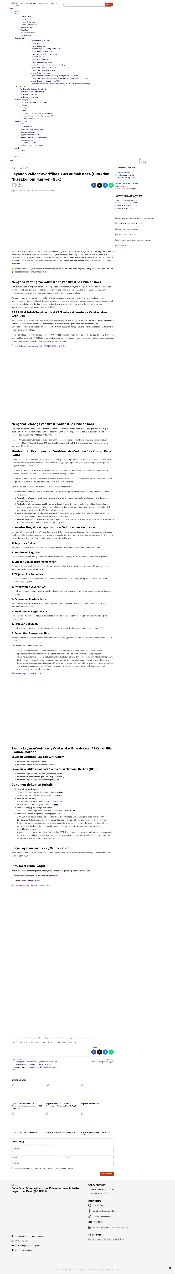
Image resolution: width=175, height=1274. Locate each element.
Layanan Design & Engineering (42, 51)
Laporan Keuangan (27, 132)
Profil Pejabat (25, 16)
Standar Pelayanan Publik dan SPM (33, 102)
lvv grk (95, 1038)
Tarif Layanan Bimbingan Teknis (32, 92)
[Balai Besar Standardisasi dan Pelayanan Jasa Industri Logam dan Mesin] (37, 4)
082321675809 (34, 880)
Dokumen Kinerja (26, 126)
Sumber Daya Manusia (28, 24)
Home (17, 11)
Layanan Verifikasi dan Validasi (30, 1038)
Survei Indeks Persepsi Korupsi (127, 200)
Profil (17, 14)
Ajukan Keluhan (121, 186)
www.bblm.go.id (93, 547)
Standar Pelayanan (22, 100)
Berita (22, 153)
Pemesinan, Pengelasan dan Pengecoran (36, 113)
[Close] (11, 160)
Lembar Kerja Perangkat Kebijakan (33, 137)
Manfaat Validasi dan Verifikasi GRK (26, 1042)
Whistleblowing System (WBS (31, 145)
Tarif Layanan (20, 86)
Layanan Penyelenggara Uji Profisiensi (45, 49)
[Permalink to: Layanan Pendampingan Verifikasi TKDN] (97, 1121)
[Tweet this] (99, 185)
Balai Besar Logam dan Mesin (104, 1211)
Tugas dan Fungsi (27, 27)
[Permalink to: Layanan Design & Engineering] (28, 1121)
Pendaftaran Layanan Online (125, 175)
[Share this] (93, 185)
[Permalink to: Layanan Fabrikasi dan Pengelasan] (62, 1121)
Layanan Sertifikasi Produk (41, 73)
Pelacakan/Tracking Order (125, 177)
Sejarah (23, 19)
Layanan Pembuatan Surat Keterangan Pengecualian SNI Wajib (54, 75)
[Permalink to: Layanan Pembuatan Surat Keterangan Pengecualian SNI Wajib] (62, 1093)
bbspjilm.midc (98, 1205)
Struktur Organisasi (27, 22)
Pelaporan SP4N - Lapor (124, 208)
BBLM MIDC (99, 1222)
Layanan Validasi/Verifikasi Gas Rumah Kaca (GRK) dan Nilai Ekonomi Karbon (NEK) (61, 83)
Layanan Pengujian (38, 46)
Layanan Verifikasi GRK (54, 1038)
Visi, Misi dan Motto (27, 32)
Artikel (22, 151)
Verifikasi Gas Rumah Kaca (66, 1042)
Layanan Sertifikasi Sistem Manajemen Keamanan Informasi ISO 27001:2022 (59, 78)
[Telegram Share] (105, 185)
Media (17, 148)
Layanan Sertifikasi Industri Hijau (43, 70)
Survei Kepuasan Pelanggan (126, 189)
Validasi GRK (47, 1042)
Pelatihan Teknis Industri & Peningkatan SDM (37, 116)
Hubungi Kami (25, 35)
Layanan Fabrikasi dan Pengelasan (44, 54)
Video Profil (24, 30)
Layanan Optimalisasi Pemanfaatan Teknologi (48, 65)
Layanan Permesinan (38, 57)
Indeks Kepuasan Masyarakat (31, 129)
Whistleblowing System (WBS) (126, 203)
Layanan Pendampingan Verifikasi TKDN (45, 81)
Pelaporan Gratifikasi (123, 205)
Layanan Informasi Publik (29, 134)
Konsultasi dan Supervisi (29, 118)
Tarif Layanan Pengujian (29, 97)
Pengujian (24, 108)
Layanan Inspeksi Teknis (40, 59)
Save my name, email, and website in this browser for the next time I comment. (44, 1168)
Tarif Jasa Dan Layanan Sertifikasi (33, 89)
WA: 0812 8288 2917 (22, 1241)
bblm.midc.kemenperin (102, 1216)
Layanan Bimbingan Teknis (40, 41)
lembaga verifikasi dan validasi (77, 1038)
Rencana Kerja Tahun (28, 143)
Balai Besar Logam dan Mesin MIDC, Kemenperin (112, 1227)
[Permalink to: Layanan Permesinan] (97, 1093)
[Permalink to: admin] (14, 185)
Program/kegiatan (27, 140)
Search (109, 4)
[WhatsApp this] (111, 185)
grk (14, 1038)
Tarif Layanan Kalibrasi (28, 94)
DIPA (22, 124)
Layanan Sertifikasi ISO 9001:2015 (43, 67)
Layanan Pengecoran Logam (41, 62)
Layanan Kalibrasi (37, 43)
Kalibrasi (23, 105)
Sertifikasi (24, 110)
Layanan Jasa (20, 38)
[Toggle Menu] (11, 8)
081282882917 (52, 875)
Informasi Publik (21, 121)
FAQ (16, 156)
